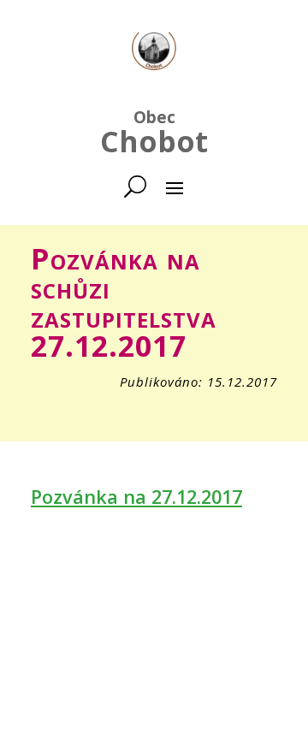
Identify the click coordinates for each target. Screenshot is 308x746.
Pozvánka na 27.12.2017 (136, 496)
